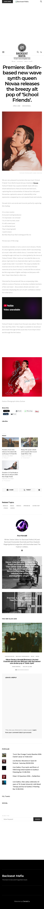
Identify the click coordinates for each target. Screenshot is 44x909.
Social (5, 803)
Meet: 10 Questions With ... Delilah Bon (26, 776)
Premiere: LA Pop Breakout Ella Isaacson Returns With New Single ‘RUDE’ (10, 474)
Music (15, 560)
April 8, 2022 (16, 106)
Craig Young (27, 603)
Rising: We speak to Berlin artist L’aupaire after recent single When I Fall (29, 452)
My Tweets (6, 796)
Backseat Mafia (13, 875)
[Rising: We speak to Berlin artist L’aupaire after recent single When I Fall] (29, 442)
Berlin (6, 505)
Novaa (35, 183)
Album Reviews (9, 656)
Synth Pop (36, 505)
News (19, 560)
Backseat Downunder (22, 656)
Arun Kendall (26, 106)
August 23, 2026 (27, 666)
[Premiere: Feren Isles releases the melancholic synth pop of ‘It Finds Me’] (10, 442)
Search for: (5, 815)
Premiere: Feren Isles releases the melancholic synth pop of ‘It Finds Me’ (9, 452)
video (13, 508)
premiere (27, 505)
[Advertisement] (22, 26)
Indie (12, 505)
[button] (41, 52)
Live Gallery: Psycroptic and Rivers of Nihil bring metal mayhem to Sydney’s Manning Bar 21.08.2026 (26, 769)
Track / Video (27, 560)
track (6, 508)
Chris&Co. (26, 901)
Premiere (24, 596)
